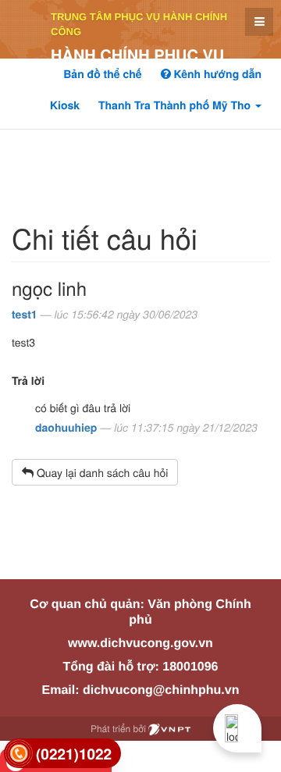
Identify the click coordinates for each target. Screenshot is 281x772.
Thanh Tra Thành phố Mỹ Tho (176, 105)
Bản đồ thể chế (102, 74)
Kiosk (65, 105)
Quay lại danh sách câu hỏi (101, 472)
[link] (62, 753)
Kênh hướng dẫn (216, 74)
